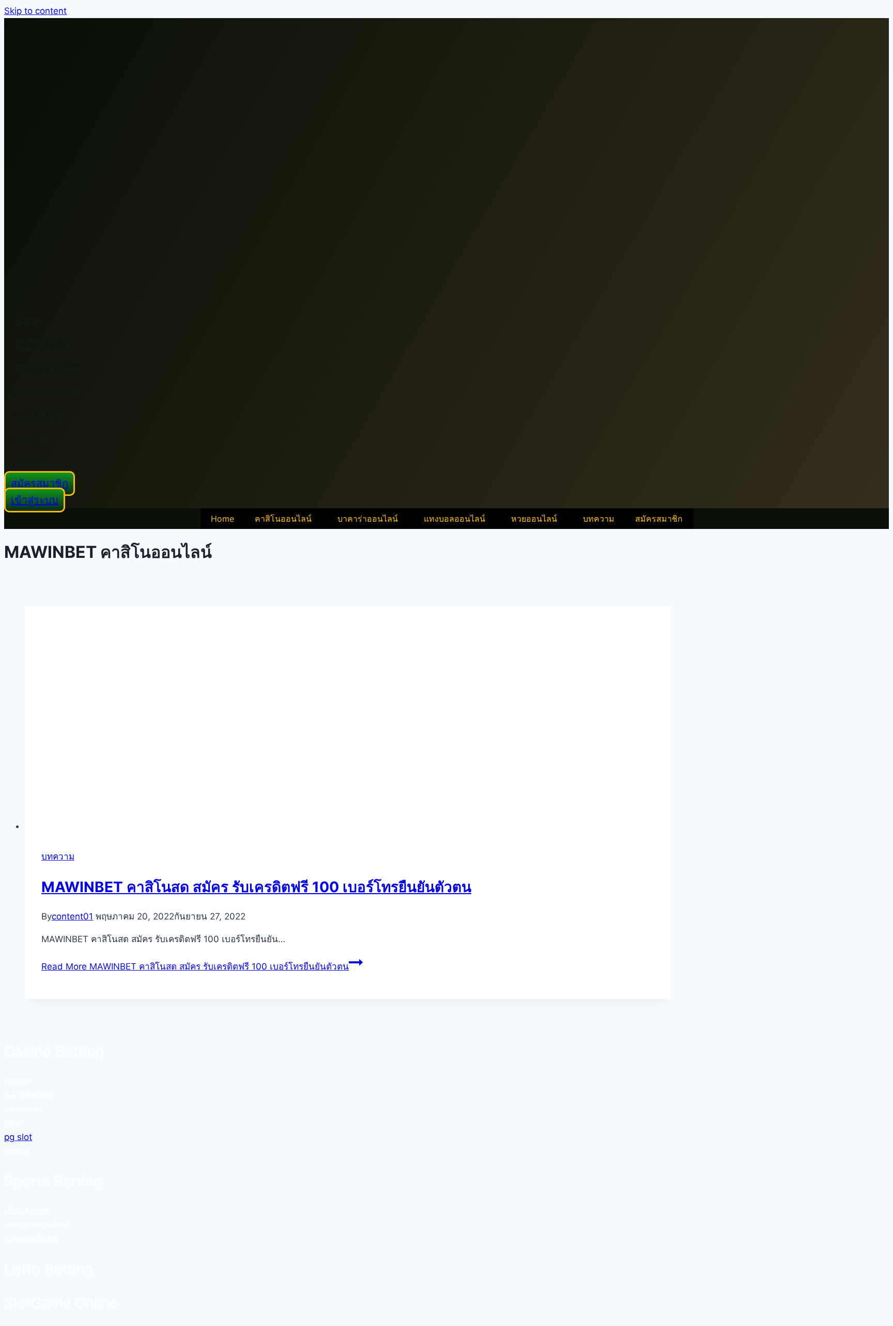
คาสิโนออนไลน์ (44, 344)
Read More (195, 966)
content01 (72, 916)
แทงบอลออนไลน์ (46, 392)
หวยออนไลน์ (38, 415)
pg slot (18, 1137)
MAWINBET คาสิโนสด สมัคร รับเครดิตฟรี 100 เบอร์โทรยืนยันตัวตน (256, 887)
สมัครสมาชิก (38, 463)
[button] (285, 518)
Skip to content (35, 11)
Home (26, 320)
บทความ (31, 439)
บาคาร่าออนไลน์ (46, 368)
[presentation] (348, 719)
